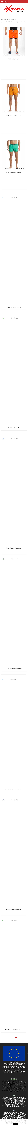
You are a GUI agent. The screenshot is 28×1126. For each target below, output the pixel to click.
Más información (22, 1123)
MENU (6, 2)
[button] (2, 1)
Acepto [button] (15, 1124)
